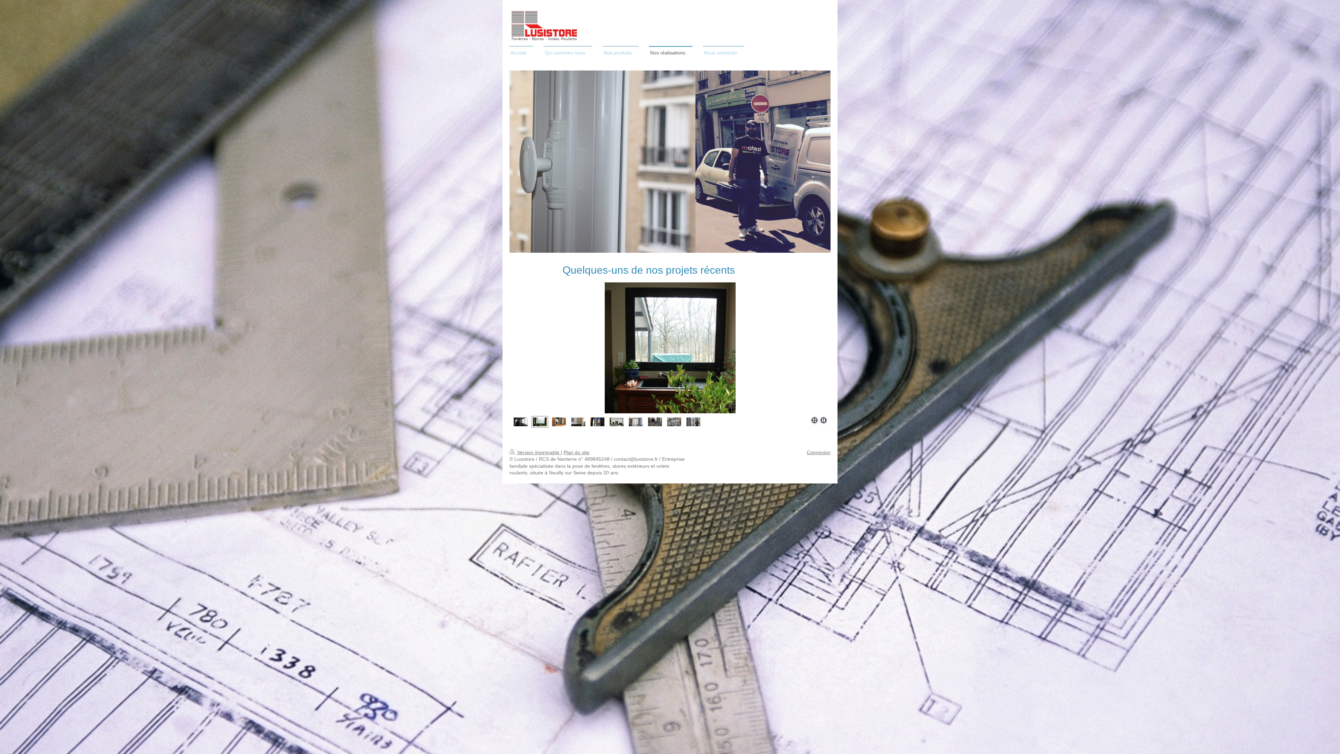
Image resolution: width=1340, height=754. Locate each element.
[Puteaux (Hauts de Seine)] (540, 421)
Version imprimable (538, 452)
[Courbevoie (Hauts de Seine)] (636, 421)
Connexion (819, 452)
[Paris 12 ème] (521, 421)
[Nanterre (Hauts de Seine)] (559, 421)
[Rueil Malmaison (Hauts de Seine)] (617, 421)
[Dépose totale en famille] (655, 421)
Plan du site (576, 452)
